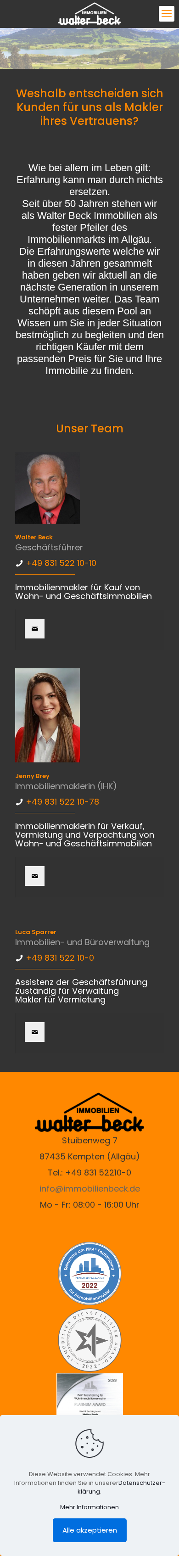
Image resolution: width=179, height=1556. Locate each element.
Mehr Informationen (89, 1507)
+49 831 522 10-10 (61, 563)
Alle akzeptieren (89, 1530)
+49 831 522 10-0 (60, 957)
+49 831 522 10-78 (62, 801)
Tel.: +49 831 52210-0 (89, 1172)
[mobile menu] (166, 14)
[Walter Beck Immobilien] (89, 13)
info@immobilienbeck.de (89, 1188)
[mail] (35, 628)
